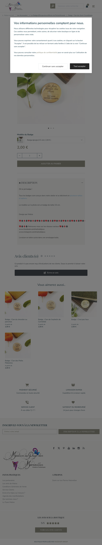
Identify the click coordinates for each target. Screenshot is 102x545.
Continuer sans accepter (53, 66)
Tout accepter (80, 66)
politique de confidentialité (46, 52)
